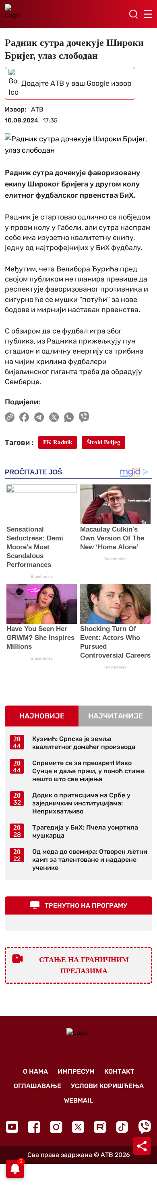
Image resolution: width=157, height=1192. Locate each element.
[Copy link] (9, 417)
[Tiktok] (122, 1127)
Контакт (119, 1071)
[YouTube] (12, 1127)
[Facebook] (34, 1127)
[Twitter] (78, 1127)
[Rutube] (100, 1127)
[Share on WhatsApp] (69, 417)
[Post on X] (54, 417)
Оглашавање (37, 1086)
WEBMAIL (78, 1100)
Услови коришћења (107, 1086)
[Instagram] (56, 1127)
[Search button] (133, 14)
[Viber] (144, 1127)
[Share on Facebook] (24, 417)
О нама (35, 1071)
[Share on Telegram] (39, 417)
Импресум (76, 1071)
